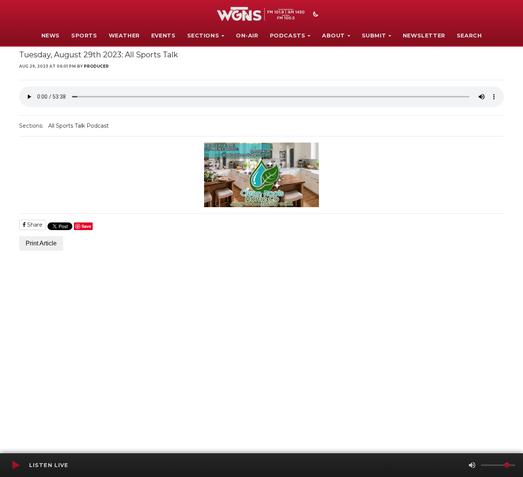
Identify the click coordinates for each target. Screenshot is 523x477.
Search (469, 35)
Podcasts (288, 35)
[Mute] (472, 465)
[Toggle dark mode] (315, 15)
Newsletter (424, 35)
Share (34, 224)
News (50, 35)
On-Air (247, 35)
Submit (374, 35)
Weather (124, 35)
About (333, 35)
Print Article (41, 243)
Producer (96, 66)
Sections (203, 35)
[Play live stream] (16, 465)
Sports (84, 35)
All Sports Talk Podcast (78, 125)
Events (163, 35)
